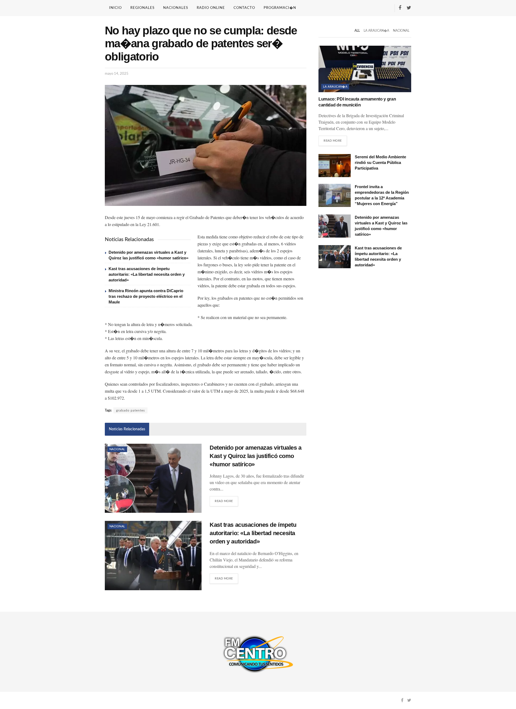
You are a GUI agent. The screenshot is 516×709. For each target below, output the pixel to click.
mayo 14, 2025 (116, 74)
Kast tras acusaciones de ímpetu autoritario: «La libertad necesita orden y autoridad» (147, 274)
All (357, 30)
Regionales (142, 8)
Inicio (115, 8)
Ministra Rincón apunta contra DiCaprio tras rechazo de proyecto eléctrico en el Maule (146, 296)
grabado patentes (130, 410)
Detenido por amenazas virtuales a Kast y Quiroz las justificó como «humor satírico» (255, 456)
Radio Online (211, 8)
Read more (224, 501)
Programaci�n (280, 8)
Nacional (117, 449)
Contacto (244, 8)
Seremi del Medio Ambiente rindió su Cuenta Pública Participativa (380, 162)
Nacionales (175, 8)
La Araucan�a (376, 30)
